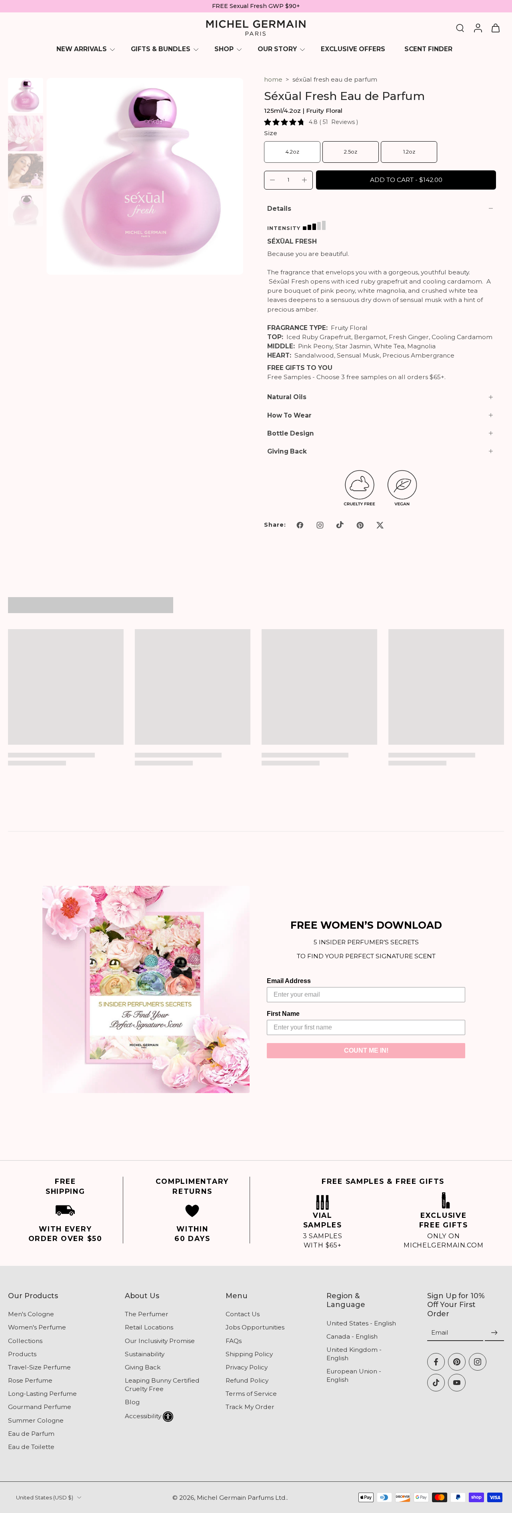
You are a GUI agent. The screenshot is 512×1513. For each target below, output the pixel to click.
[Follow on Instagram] (320, 525)
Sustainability (144, 1354)
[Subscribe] (494, 1333)
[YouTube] (457, 1382)
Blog (132, 1402)
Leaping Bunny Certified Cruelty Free (162, 1385)
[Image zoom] (144, 176)
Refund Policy (247, 1380)
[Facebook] (436, 1362)
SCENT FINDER (428, 49)
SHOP (224, 49)
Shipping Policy (249, 1354)
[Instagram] (477, 1362)
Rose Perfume (30, 1380)
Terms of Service (251, 1393)
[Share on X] (380, 525)
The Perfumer (146, 1314)
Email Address (289, 980)
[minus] (272, 180)
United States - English (361, 1323)
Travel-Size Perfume (39, 1367)
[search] (460, 28)
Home (273, 79)
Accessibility (143, 1416)
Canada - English (352, 1336)
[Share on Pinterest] (360, 525)
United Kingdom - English (354, 1354)
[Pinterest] (457, 1362)
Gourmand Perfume (39, 1407)
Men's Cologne (31, 1314)
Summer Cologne (36, 1420)
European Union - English (353, 1375)
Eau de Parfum (31, 1433)
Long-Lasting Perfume (42, 1393)
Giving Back (143, 1367)
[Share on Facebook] (300, 525)
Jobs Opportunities (255, 1327)
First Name (283, 1013)
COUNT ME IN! (366, 1050)
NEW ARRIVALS (81, 49)
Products (22, 1354)
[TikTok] (436, 1382)
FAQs (234, 1341)
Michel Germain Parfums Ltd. (242, 1497)
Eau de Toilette (31, 1447)
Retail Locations (149, 1327)
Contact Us (243, 1314)
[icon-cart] (495, 28)
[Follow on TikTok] (340, 525)
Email (439, 1333)
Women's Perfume (37, 1327)
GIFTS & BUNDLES (160, 49)
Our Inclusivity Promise (160, 1341)
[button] (406, 179)
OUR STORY (277, 49)
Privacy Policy (247, 1367)
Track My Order (250, 1407)
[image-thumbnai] (25, 95)
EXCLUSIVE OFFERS (353, 49)
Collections (25, 1341)
